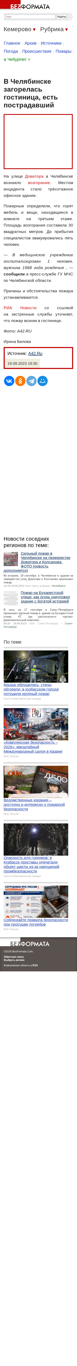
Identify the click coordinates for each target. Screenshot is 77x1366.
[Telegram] (31, 381)
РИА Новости (20, 308)
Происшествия (36, 51)
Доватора (34, 176)
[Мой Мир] (42, 381)
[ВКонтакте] (9, 381)
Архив (31, 43)
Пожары (63, 51)
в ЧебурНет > (17, 59)
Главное (12, 43)
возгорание (39, 182)
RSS (35, 965)
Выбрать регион (14, 960)
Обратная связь (14, 956)
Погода (11, 51)
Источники (51, 43)
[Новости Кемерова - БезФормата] (25, 5)
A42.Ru (35, 353)
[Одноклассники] (20, 381)
